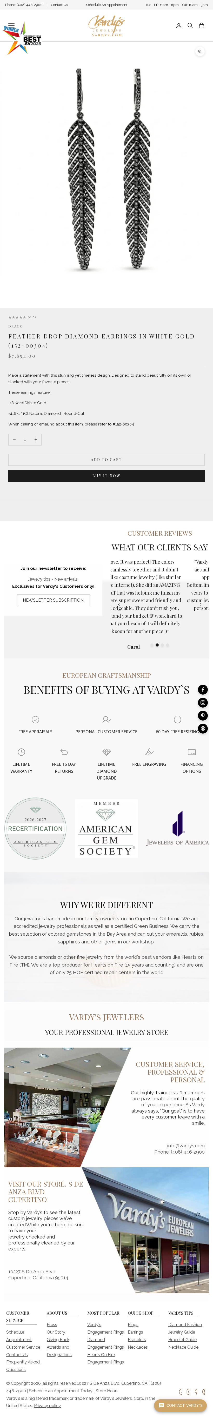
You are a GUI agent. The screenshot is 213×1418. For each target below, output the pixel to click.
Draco (15, 326)
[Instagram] (203, 703)
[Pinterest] (203, 716)
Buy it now (106, 475)
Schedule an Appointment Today (60, 1390)
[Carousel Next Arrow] (200, 604)
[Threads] (203, 729)
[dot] (152, 645)
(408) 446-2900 (30, 5)
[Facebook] (203, 690)
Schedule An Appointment (106, 5)
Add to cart (106, 459)
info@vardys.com (186, 1145)
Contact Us (59, 5)
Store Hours (107, 1390)
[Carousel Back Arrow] (119, 604)
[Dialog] (35, 719)
